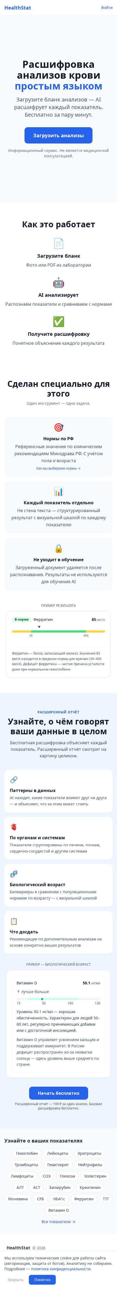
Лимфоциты (22, 1176)
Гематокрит (58, 1164)
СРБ (40, 1198)
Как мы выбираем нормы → (58, 468)
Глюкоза (67, 1176)
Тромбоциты (26, 1164)
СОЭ (47, 1176)
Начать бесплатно (58, 1093)
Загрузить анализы (58, 135)
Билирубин (60, 1187)
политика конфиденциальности (61, 1268)
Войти (107, 7)
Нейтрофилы (90, 1164)
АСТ (36, 1187)
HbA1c (59, 1198)
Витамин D (58, 1210)
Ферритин (84, 1198)
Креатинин (90, 1187)
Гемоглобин (27, 1153)
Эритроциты (89, 1153)
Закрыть (15, 1279)
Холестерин (95, 1176)
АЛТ (20, 1187)
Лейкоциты (57, 1153)
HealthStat (17, 7)
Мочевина (18, 1198)
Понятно (42, 1279)
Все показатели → (58, 1221)
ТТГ (106, 1198)
